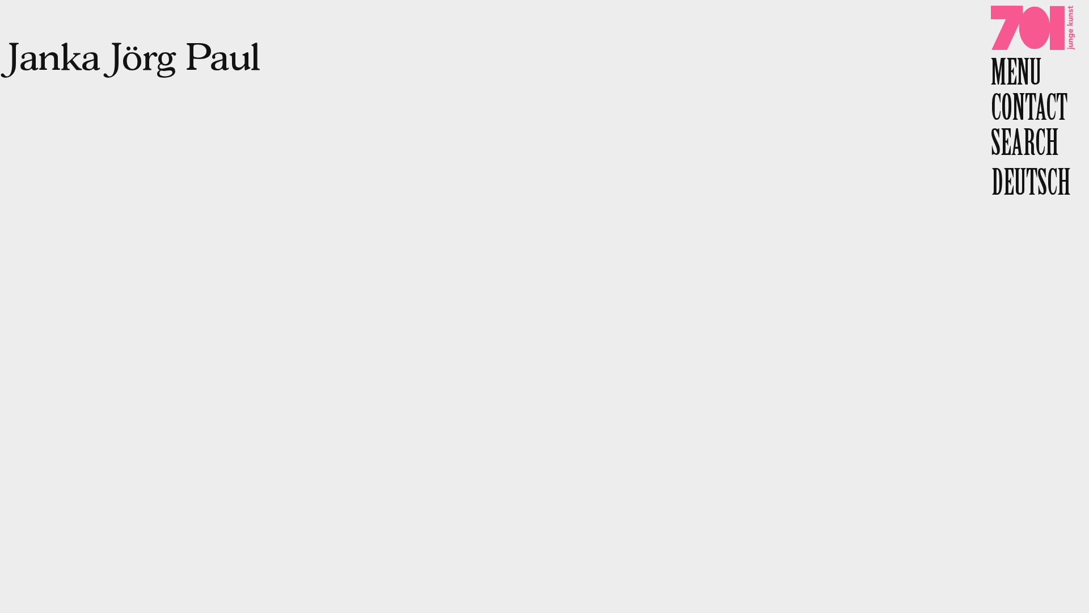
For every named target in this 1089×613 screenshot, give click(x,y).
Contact (1029, 111)
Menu (1016, 75)
